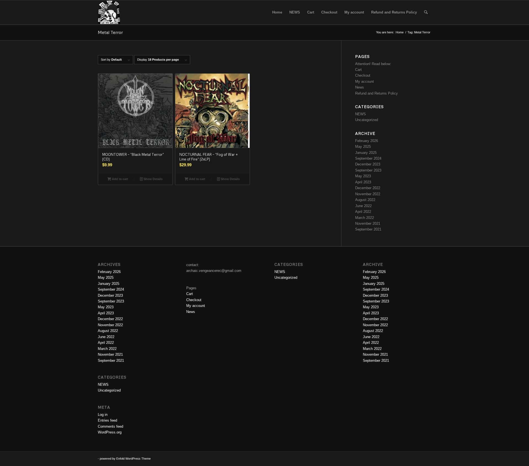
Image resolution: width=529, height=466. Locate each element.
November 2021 (367, 223)
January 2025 (366, 153)
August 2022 (365, 200)
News (359, 87)
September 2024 (368, 158)
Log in (102, 415)
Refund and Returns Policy (376, 93)
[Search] (425, 12)
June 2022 (363, 206)
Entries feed (107, 420)
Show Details (153, 179)
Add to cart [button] (119, 179)
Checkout (362, 75)
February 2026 (366, 141)
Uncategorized (366, 120)
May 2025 (363, 146)
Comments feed (110, 426)
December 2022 (367, 188)
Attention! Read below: (373, 64)
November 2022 (367, 194)
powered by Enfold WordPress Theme (125, 458)
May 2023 (363, 176)
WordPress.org (110, 432)
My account (364, 81)
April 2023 (363, 182)
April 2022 (363, 212)
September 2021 (368, 229)
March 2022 (364, 218)
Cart (358, 70)
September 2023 (368, 170)
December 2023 (367, 164)
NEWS (360, 114)
